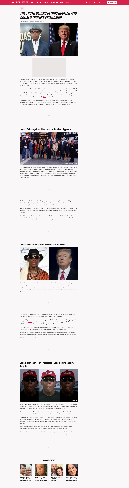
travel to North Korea (46, 285)
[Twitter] (92, 2)
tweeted (61, 287)
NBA (44, 97)
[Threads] (100, 2)
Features (68, 2)
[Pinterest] (94, 2)
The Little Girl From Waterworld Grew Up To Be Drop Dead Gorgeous (41, 479)
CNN (61, 285)
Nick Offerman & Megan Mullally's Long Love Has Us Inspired (57, 479)
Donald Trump (66, 104)
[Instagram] (89, 2)
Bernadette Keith (24, 21)
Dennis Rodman (32, 102)
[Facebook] (84, 2)
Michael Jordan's (59, 81)
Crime (62, 2)
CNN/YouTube (74, 400)
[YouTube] (86, 2)
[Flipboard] (97, 2)
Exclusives (39, 2)
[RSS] (105, 2)
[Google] (102, 2)
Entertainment (54, 2)
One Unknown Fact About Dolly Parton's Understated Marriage (25, 479)
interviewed (66, 406)
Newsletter (113, 2)
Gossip (46, 2)
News (32, 2)
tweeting (63, 327)
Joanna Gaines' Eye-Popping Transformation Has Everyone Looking (72, 479)
